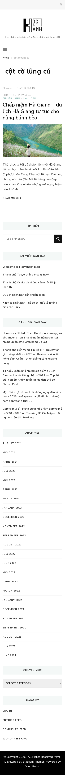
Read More (11, 198)
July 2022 (9, 554)
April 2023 (10, 489)
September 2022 (14, 535)
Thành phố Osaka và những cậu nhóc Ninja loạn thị (30, 285)
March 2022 (11, 590)
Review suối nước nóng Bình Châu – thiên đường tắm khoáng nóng (31, 358)
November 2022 (14, 526)
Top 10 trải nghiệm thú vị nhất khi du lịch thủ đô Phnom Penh (31, 380)
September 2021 (14, 627)
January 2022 (12, 600)
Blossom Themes (34, 762)
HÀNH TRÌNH (30, 98)
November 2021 (14, 618)
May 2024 (9, 452)
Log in (7, 711)
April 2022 (10, 581)
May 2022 (9, 572)
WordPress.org (15, 738)
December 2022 (13, 517)
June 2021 (9, 655)
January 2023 (12, 508)
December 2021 (13, 609)
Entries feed (12, 720)
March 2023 (11, 498)
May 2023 (9, 480)
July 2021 (9, 646)
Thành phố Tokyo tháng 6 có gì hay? (26, 275)
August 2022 (12, 544)
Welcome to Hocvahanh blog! (22, 267)
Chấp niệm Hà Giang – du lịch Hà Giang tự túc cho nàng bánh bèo (32, 111)
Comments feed (14, 729)
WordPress (32, 766)
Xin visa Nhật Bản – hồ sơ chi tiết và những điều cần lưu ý (30, 305)
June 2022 (9, 563)
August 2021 (12, 636)
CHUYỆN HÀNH (11, 98)
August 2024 (12, 443)
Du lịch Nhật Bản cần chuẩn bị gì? (24, 295)
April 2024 (10, 461)
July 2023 (9, 471)
